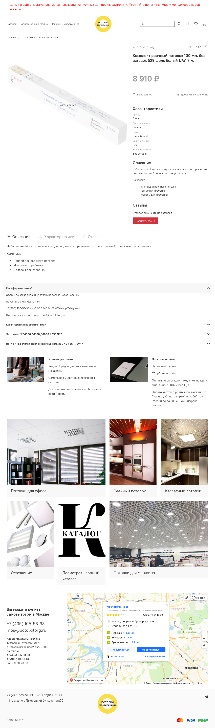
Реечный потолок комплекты (40, 37)
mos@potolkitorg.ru (26, 630)
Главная (11, 37)
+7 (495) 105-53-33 (26, 623)
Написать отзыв (145, 221)
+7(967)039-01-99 (49, 695)
